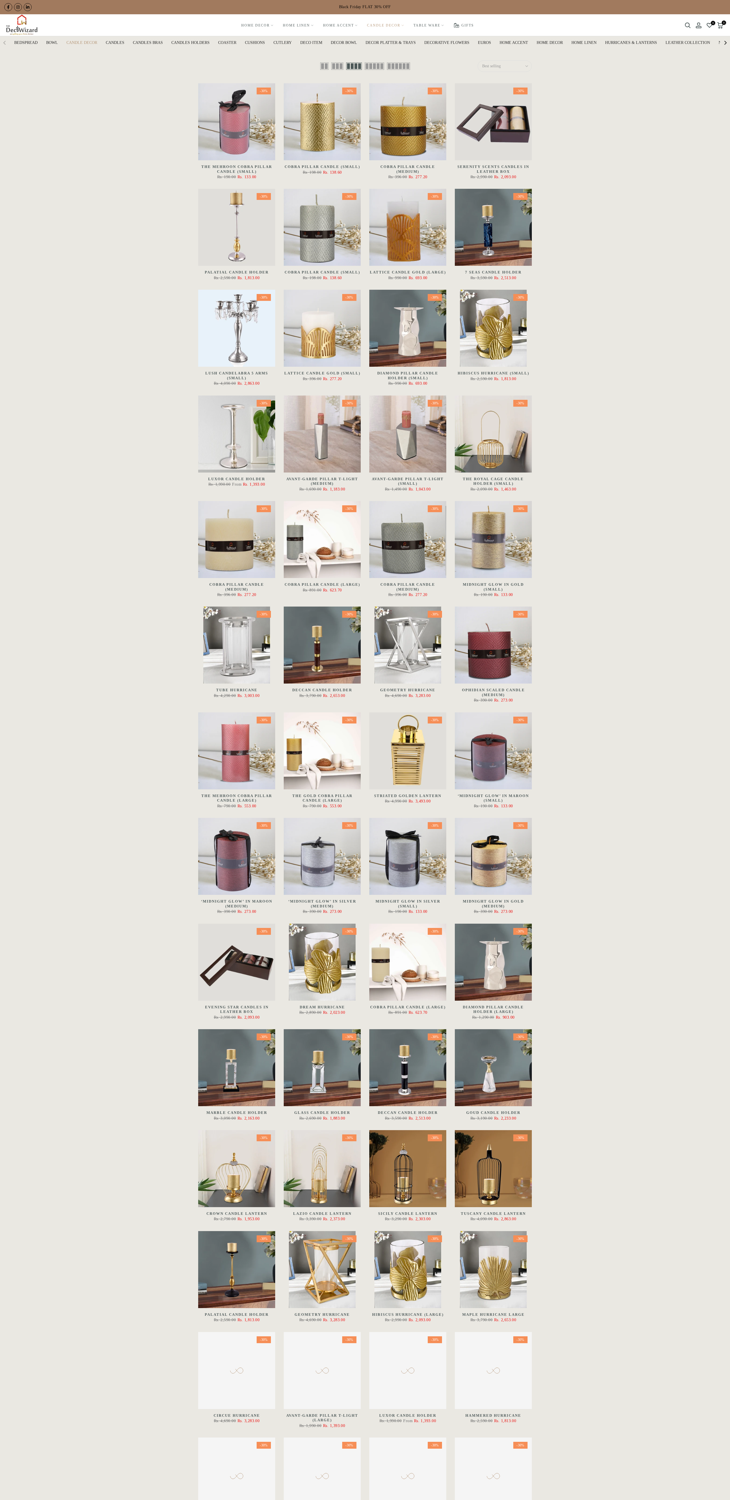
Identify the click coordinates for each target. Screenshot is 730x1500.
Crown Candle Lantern (236, 1213)
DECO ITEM (311, 42)
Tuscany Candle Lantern (493, 1213)
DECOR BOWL (344, 42)
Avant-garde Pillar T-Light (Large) (322, 1417)
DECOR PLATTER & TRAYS (391, 42)
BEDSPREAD (26, 42)
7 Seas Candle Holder (493, 272)
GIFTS (467, 25)
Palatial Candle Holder (237, 272)
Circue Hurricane (237, 1415)
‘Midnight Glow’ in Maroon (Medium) (236, 903)
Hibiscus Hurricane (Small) (493, 373)
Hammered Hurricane (493, 1415)
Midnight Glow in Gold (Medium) (493, 903)
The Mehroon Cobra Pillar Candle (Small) (236, 169)
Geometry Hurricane (407, 690)
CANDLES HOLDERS (190, 42)
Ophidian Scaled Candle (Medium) (493, 692)
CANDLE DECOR (383, 25)
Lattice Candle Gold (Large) (408, 272)
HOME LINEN (296, 25)
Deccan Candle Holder (322, 690)
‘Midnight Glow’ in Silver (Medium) (322, 903)
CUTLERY (282, 42)
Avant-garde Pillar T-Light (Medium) (322, 481)
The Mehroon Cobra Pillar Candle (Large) (236, 798)
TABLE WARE (426, 25)
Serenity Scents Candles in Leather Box (493, 169)
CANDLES (115, 42)
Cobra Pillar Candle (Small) (322, 167)
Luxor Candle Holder (236, 479)
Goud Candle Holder (493, 1112)
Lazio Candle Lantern (322, 1213)
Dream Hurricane (322, 1007)
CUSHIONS (255, 42)
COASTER (227, 42)
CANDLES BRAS (148, 42)
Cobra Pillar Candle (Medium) (407, 169)
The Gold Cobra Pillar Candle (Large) (322, 798)
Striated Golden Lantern (407, 796)
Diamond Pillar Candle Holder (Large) (493, 1009)
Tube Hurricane (236, 690)
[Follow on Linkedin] (28, 7)
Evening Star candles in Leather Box (237, 1009)
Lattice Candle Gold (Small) (322, 373)
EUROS (484, 42)
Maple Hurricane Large (493, 1314)
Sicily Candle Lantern (407, 1213)
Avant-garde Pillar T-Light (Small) (408, 481)
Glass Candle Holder (322, 1112)
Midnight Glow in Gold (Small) (493, 586)
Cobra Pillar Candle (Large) (322, 584)
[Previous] (5, 42)
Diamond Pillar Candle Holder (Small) (407, 375)
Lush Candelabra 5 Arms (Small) (236, 375)
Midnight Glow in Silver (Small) (408, 903)
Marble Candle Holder (236, 1112)
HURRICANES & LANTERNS (631, 42)
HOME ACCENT (338, 25)
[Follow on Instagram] (18, 7)
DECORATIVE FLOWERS (446, 42)
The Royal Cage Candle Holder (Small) (493, 481)
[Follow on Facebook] (8, 7)
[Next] (725, 42)
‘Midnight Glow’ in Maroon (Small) (493, 798)
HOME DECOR (255, 25)
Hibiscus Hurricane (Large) (408, 1314)
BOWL (52, 42)
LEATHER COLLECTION (688, 42)
